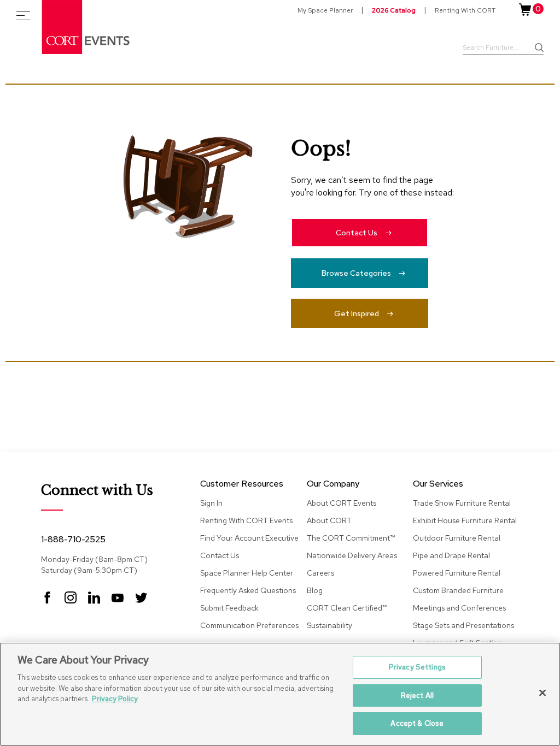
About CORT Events (341, 503)
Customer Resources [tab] (241, 484)
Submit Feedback (229, 608)
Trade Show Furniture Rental (462, 503)
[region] (280, 694)
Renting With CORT (465, 10)
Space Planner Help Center (246, 573)
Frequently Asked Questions (248, 590)
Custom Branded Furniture (458, 590)
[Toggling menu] (23, 15)
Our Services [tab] (438, 484)
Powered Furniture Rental (456, 573)
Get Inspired (356, 313)
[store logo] (86, 27)
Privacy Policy (115, 698)
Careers (320, 573)
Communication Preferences (249, 625)
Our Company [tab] (333, 484)
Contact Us (356, 233)
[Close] (542, 693)
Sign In (211, 503)
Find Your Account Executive (249, 538)
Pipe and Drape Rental (451, 555)
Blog (315, 590)
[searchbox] (503, 48)
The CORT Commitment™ (351, 538)
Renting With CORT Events (246, 520)
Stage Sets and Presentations (463, 625)
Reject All (417, 695)
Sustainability (329, 625)
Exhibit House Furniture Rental (465, 520)
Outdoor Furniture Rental (456, 538)
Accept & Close (417, 723)
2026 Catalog (394, 10)
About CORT (329, 520)
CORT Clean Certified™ (347, 608)
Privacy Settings (417, 667)
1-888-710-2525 (73, 539)
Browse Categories (356, 273)
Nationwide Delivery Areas (352, 555)
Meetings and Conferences (459, 608)
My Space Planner (325, 10)
